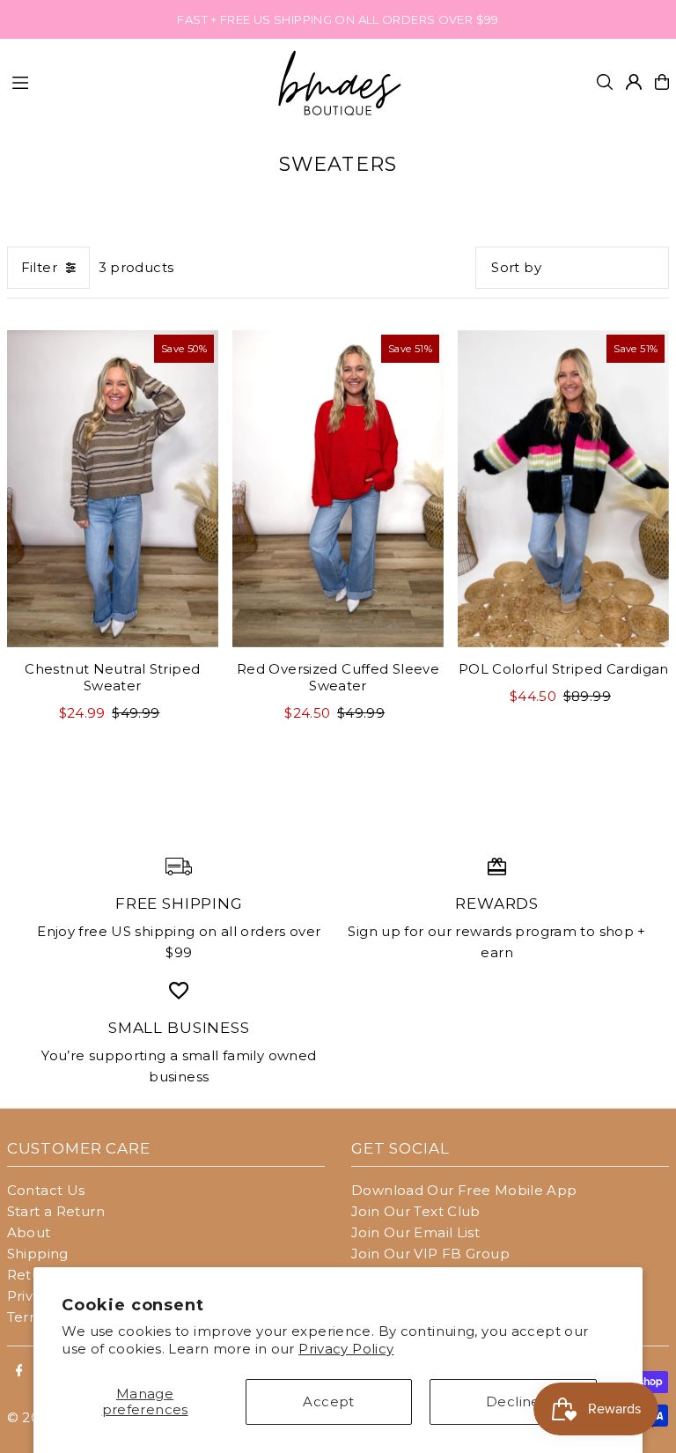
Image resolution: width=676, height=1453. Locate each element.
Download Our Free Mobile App (464, 1190)
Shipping (38, 1253)
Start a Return (56, 1211)
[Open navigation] (133, 81)
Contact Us (46, 1190)
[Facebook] (19, 1371)
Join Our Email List (415, 1232)
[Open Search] (605, 82)
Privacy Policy (345, 1348)
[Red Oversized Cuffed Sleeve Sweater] (338, 488)
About (29, 1232)
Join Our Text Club (416, 1211)
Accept (328, 1401)
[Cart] (662, 82)
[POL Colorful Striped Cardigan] (563, 488)
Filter (39, 267)
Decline (513, 1401)
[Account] (634, 82)
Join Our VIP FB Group (430, 1253)
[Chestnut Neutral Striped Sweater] (112, 488)
